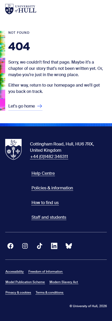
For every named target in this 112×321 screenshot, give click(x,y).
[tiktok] (39, 246)
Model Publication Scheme (25, 282)
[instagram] (25, 246)
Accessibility (14, 271)
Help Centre (43, 173)
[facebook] (10, 246)
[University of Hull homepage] (20, 9)
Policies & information (52, 188)
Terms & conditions (49, 292)
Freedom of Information (45, 271)
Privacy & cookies (18, 292)
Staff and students (49, 217)
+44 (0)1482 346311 (49, 156)
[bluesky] (69, 246)
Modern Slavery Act (63, 282)
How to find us (45, 202)
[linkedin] (54, 246)
